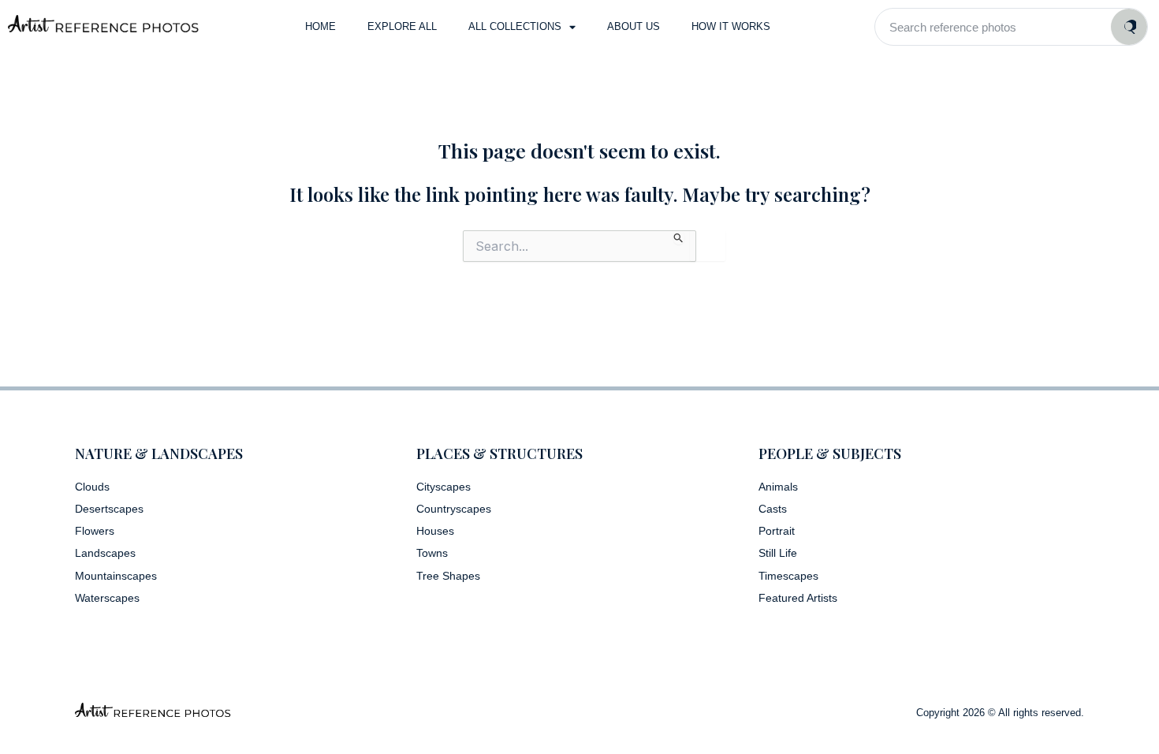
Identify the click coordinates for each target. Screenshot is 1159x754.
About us (633, 26)
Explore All (402, 26)
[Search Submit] (678, 237)
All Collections (514, 26)
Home (320, 26)
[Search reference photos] (1129, 27)
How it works (730, 26)
